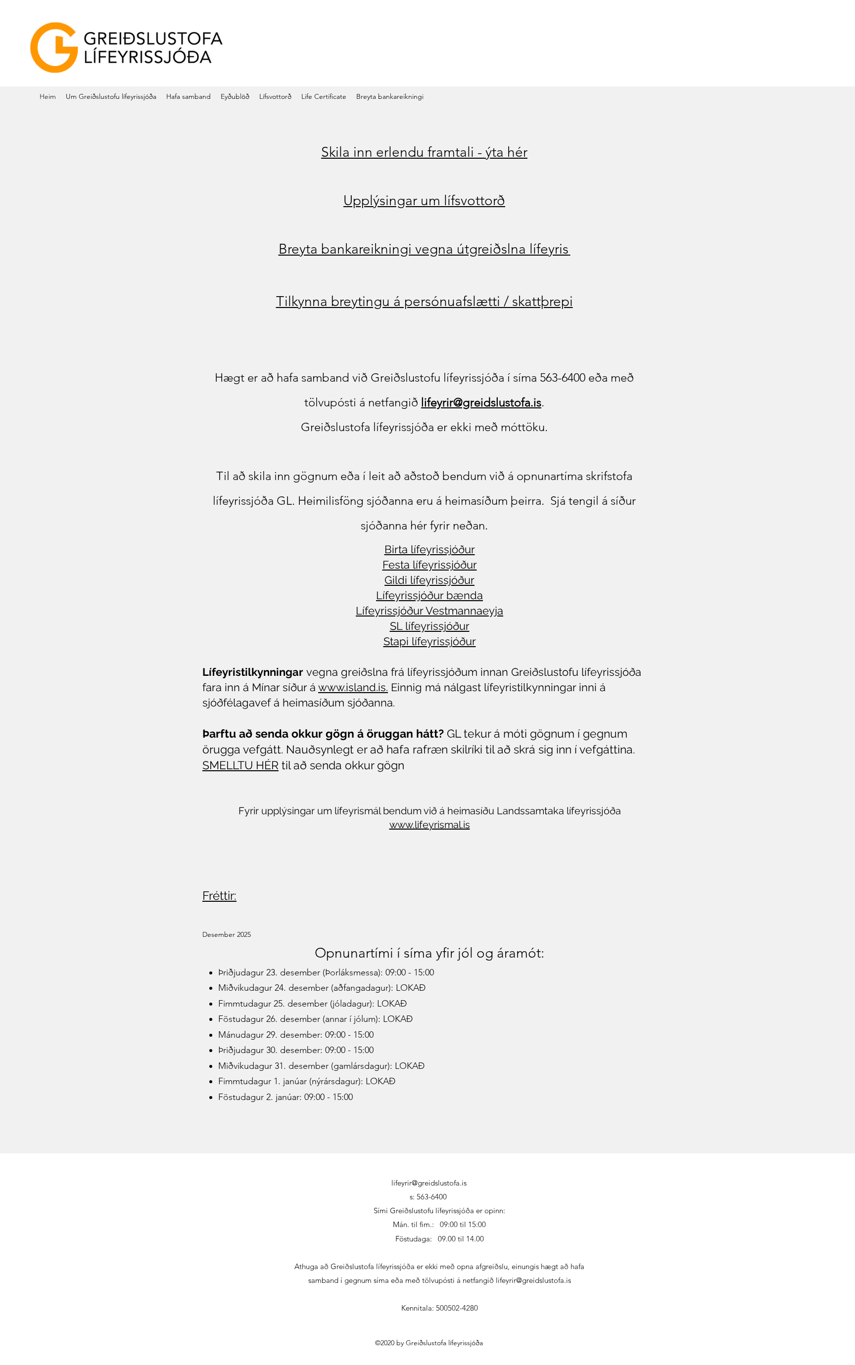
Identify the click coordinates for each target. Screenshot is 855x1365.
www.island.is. (353, 687)
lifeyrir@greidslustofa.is (481, 402)
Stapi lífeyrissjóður (429, 641)
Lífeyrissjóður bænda (429, 595)
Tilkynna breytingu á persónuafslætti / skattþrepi (424, 301)
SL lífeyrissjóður (430, 625)
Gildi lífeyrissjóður (429, 579)
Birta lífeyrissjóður (429, 549)
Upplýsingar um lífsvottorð (424, 200)
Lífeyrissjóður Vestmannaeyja (429, 610)
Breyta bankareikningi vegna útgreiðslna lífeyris (424, 249)
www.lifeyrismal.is (429, 825)
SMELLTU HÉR (240, 765)
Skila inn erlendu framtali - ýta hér (424, 152)
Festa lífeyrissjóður (429, 564)
